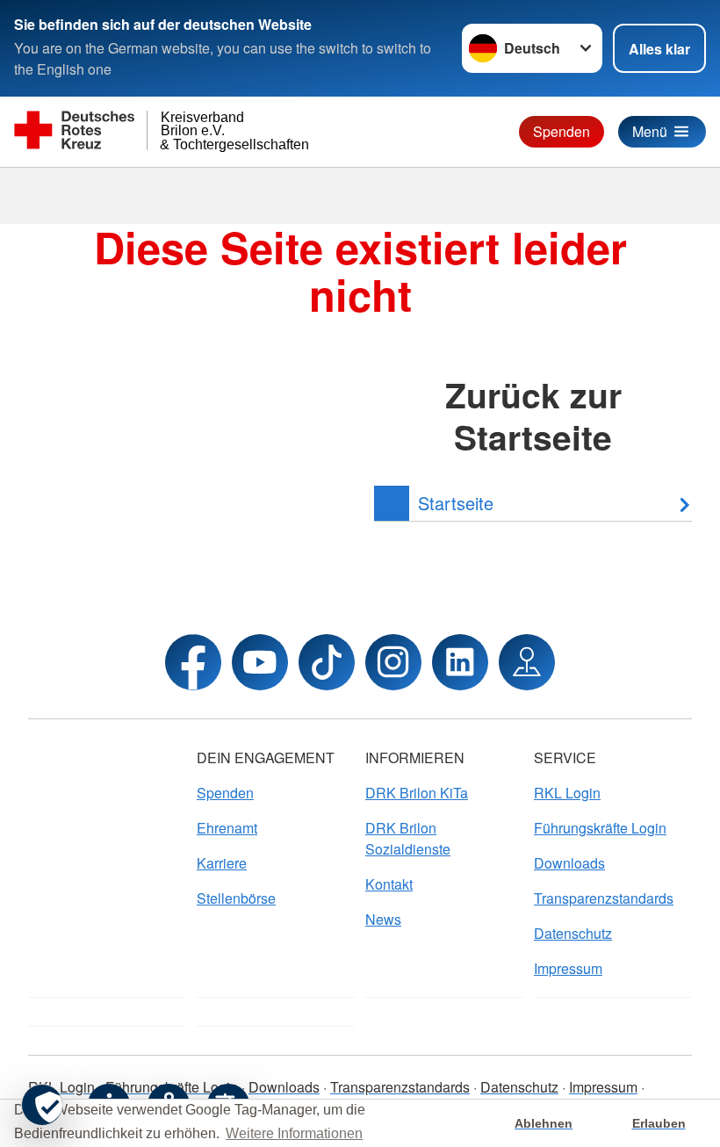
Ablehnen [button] (543, 1123)
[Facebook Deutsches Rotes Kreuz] (193, 662)
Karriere (222, 863)
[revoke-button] (42, 1105)
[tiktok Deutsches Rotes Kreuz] (327, 662)
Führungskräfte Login (600, 828)
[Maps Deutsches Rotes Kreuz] (527, 662)
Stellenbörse (236, 898)
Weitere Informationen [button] (294, 1133)
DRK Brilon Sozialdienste (407, 838)
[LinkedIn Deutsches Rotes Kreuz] (460, 662)
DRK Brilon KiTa (416, 793)
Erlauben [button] (659, 1123)
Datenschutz (573, 933)
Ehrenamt (227, 828)
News (383, 919)
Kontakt (389, 884)
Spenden (561, 131)
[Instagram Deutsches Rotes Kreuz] (393, 662)
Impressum (568, 968)
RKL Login (567, 793)
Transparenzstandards (603, 898)
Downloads (569, 863)
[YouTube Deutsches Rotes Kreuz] (260, 662)
